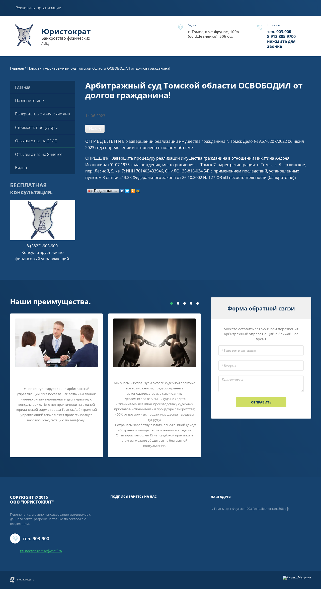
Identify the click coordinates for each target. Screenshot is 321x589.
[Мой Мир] (138, 190)
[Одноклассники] (132, 190)
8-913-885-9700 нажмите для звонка (281, 41)
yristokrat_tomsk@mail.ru (41, 550)
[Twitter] (127, 190)
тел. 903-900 (279, 31)
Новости (34, 68)
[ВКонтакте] (122, 190)
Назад (95, 128)
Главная (17, 68)
